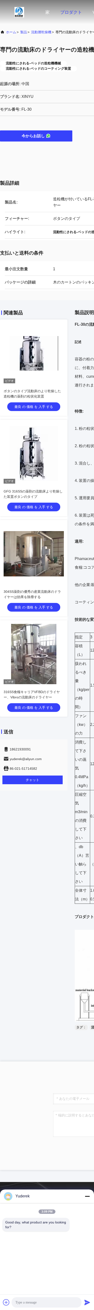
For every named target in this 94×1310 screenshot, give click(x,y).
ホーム (11, 32)
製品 (23, 32)
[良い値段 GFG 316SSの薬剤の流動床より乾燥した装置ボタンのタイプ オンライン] (34, 453)
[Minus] (87, 1196)
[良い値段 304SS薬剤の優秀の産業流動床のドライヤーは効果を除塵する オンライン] (34, 554)
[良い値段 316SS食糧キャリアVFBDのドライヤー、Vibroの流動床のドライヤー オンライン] (34, 654)
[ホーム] (19, 12)
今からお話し (33, 136)
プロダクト (71, 12)
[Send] (87, 1302)
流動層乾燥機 (41, 32)
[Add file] (6, 1302)
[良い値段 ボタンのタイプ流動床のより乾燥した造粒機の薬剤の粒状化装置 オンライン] (34, 353)
